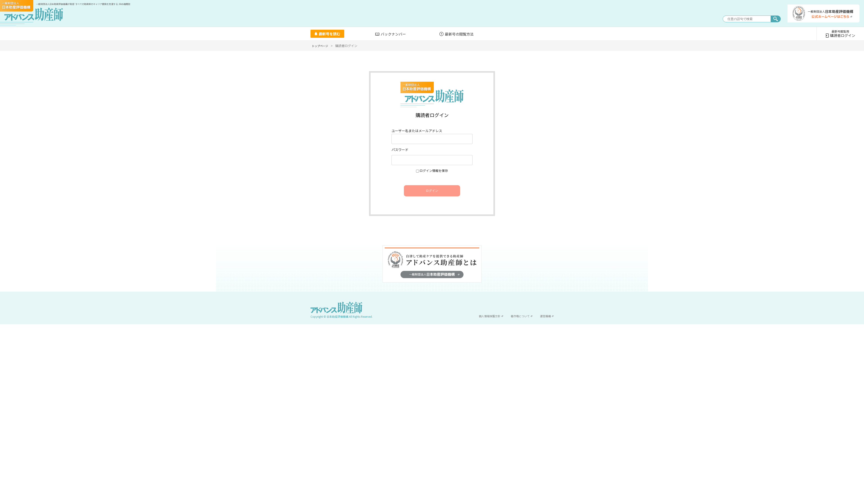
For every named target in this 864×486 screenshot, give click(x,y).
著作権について (520, 316)
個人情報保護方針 (489, 316)
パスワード (400, 149)
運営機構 (545, 316)
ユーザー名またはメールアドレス (417, 130)
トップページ (320, 46)
